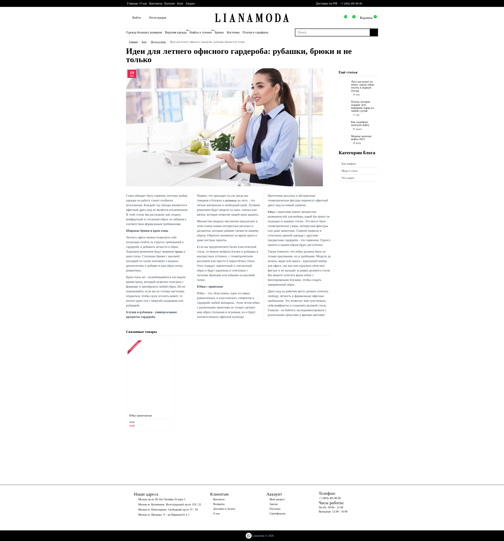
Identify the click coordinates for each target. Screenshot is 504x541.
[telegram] (376, 3)
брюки (179, 251)
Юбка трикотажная (140, 415)
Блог (144, 41)
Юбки (271, 211)
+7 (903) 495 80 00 (351, 3)
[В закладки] (165, 424)
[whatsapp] (365, 3)
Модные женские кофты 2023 (361, 138)
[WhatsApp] (249, 536)
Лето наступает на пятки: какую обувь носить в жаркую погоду (362, 86)
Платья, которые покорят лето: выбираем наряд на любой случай (362, 106)
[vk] (371, 3)
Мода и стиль (158, 41)
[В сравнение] (169, 425)
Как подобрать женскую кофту (360, 123)
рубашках (231, 200)
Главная (133, 41)
